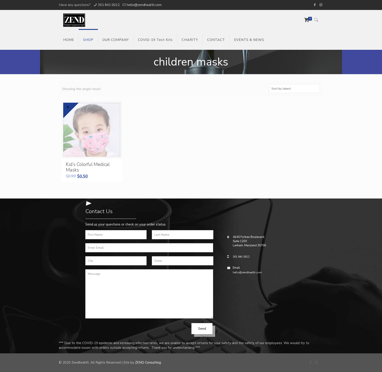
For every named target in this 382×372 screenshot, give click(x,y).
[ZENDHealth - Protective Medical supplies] (74, 20)
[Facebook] (315, 5)
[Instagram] (321, 5)
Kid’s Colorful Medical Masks (88, 167)
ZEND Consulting (148, 362)
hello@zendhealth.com (144, 5)
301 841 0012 (109, 5)
